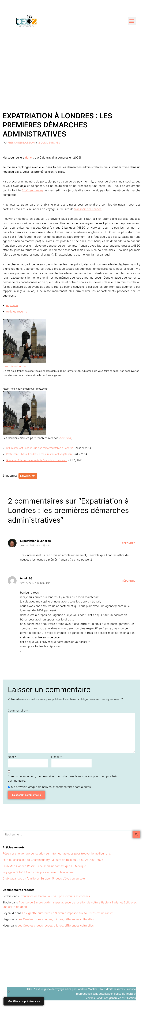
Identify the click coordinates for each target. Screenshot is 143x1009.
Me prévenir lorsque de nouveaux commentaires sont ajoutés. (51, 787)
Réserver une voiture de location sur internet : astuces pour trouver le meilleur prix (57, 853)
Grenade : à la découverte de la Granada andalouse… (36, 460)
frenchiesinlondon (21, 142)
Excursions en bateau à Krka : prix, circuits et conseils (55, 896)
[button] (132, 21)
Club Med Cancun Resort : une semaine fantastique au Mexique (44, 866)
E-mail (56, 757)
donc (28, 157)
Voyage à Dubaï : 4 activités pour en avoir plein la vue (38, 872)
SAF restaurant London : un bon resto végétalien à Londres (39, 447)
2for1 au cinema (32, 190)
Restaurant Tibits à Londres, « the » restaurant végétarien (39, 454)
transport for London (87, 209)
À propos (12, 305)
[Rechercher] (136, 834)
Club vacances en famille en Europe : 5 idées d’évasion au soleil (44, 878)
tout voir (65, 438)
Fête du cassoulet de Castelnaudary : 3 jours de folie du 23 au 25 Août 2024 (53, 859)
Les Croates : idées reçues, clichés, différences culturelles (56, 919)
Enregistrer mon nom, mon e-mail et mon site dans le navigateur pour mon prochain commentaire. (63, 778)
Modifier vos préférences (24, 1001)
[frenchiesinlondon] (24, 362)
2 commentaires (49, 142)
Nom (12, 757)
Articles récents (16, 311)
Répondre (128, 543)
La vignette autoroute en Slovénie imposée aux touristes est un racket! (68, 913)
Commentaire (18, 710)
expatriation (27, 476)
